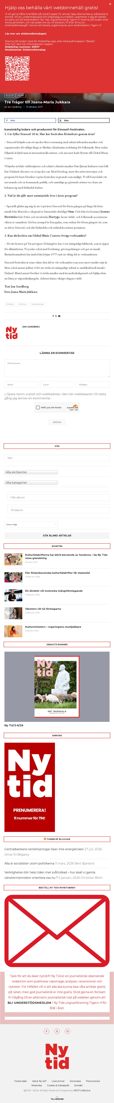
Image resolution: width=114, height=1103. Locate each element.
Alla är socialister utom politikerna (29, 863)
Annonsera (75, 1081)
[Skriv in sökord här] (57, 458)
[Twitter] (57, 1031)
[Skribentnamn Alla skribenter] (57, 472)
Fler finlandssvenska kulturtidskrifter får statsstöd (57, 573)
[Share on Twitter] (56, 316)
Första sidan (20, 1081)
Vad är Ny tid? (39, 1081)
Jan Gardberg (14, 107)
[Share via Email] (59, 316)
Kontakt (78, 1085)
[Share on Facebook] (53, 316)
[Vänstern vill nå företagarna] (13, 613)
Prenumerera (93, 1081)
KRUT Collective (82, 1090)
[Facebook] (46, 1031)
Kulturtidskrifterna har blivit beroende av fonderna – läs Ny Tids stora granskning (66, 557)
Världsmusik (38, 304)
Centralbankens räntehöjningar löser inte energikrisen (44, 849)
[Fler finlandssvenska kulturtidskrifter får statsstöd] (13, 577)
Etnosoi (10, 304)
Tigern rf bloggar (58, 839)
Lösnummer (58, 1081)
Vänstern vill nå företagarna (43, 608)
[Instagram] (67, 1031)
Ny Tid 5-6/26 (13, 725)
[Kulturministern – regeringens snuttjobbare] (13, 631)
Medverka (36, 1085)
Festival (23, 304)
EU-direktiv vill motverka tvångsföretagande (54, 590)
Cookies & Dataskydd (58, 1085)
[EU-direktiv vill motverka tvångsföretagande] (13, 595)
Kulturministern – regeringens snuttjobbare (53, 626)
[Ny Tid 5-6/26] (57, 687)
